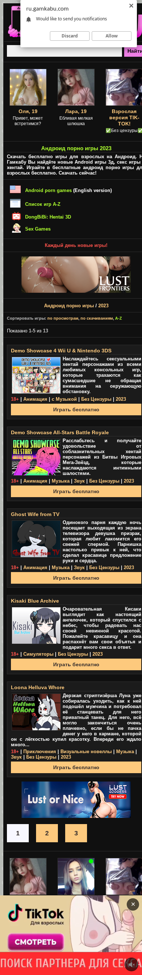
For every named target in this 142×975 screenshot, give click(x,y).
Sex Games (38, 229)
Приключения (39, 751)
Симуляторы (38, 654)
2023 (103, 305)
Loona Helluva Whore (37, 687)
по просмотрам (62, 318)
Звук (79, 481)
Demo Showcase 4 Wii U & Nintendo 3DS (61, 350)
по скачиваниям (96, 318)
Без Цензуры (96, 399)
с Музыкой (64, 399)
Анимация (35, 399)
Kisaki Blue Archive (35, 601)
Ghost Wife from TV (35, 514)
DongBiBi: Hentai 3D (48, 217)
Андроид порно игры (69, 305)
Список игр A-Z (42, 204)
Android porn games (48, 190)
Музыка (61, 481)
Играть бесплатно (76, 409)
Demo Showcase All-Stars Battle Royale (60, 432)
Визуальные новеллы (86, 751)
